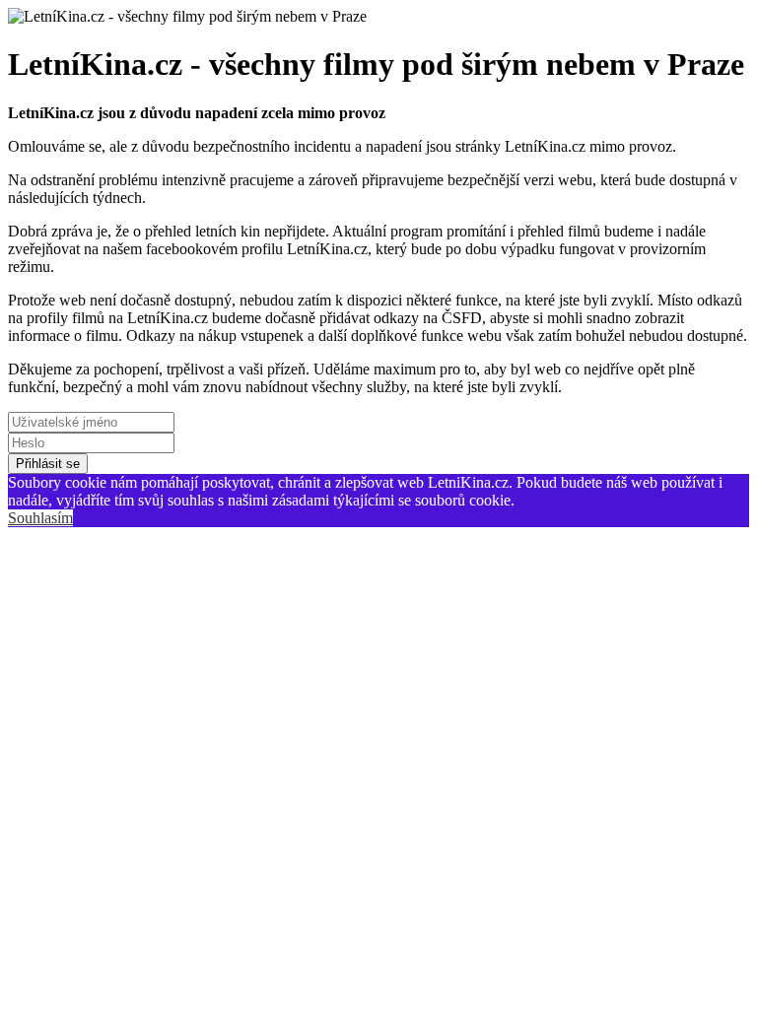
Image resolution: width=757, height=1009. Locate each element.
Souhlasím (40, 517)
